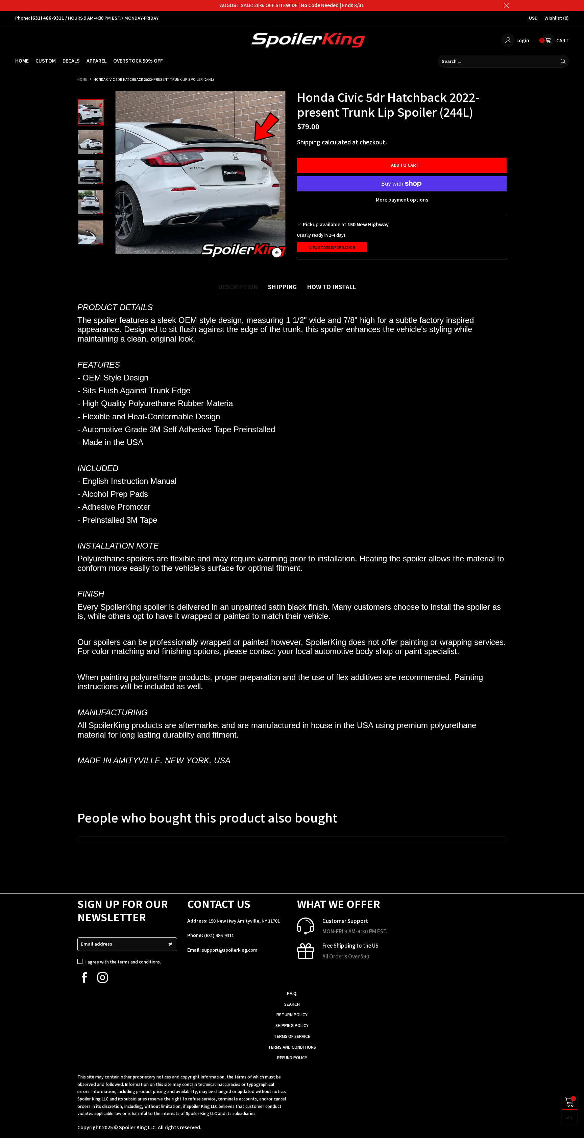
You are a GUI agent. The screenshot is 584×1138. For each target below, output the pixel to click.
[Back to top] (569, 1117)
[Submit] (563, 61)
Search (292, 1004)
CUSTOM (45, 60)
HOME (22, 60)
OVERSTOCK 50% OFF (138, 60)
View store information (332, 247)
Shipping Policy (292, 1025)
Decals (71, 60)
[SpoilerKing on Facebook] (84, 977)
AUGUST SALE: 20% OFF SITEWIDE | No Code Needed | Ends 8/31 (292, 5)
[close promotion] (507, 5)
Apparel (96, 60)
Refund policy (292, 1057)
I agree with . (123, 962)
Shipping (308, 142)
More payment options (402, 199)
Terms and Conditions (292, 1047)
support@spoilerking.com (230, 950)
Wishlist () (556, 18)
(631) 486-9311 (219, 935)
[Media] (277, 253)
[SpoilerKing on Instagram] (103, 977)
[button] (119, 176)
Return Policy (292, 1014)
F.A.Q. (292, 993)
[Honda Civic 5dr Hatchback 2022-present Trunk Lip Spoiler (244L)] (200, 176)
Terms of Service (292, 1036)
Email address (96, 943)
